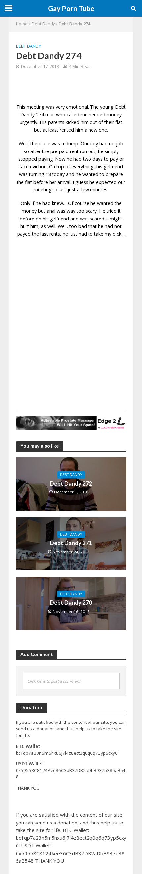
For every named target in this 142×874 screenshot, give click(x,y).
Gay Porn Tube (71, 8)
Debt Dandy (43, 24)
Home (22, 24)
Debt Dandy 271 (71, 542)
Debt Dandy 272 (71, 483)
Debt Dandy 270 (71, 602)
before (27, 219)
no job (116, 143)
